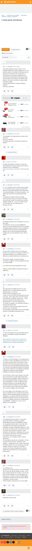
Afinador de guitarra (9, 537)
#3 (3, 161)
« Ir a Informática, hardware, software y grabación (13, 511)
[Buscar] (28, 57)
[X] (13, 542)
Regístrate (5, 526)
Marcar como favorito (8, 53)
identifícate (12, 526)
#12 (4, 495)
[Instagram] (2, 542)
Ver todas (25, 98)
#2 (3, 133)
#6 (3, 248)
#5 (3, 219)
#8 (3, 330)
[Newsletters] (19, 542)
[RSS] (16, 542)
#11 (4, 465)
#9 (3, 356)
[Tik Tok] (8, 542)
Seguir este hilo (16, 49)
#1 (3, 66)
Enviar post (6, 49)
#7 (3, 284)
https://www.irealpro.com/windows (11, 169)
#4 (3, 184)
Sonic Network (14, 535)
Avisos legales (18, 537)
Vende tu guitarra (21, 535)
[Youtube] (5, 542)
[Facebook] (10, 542)
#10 (4, 416)
